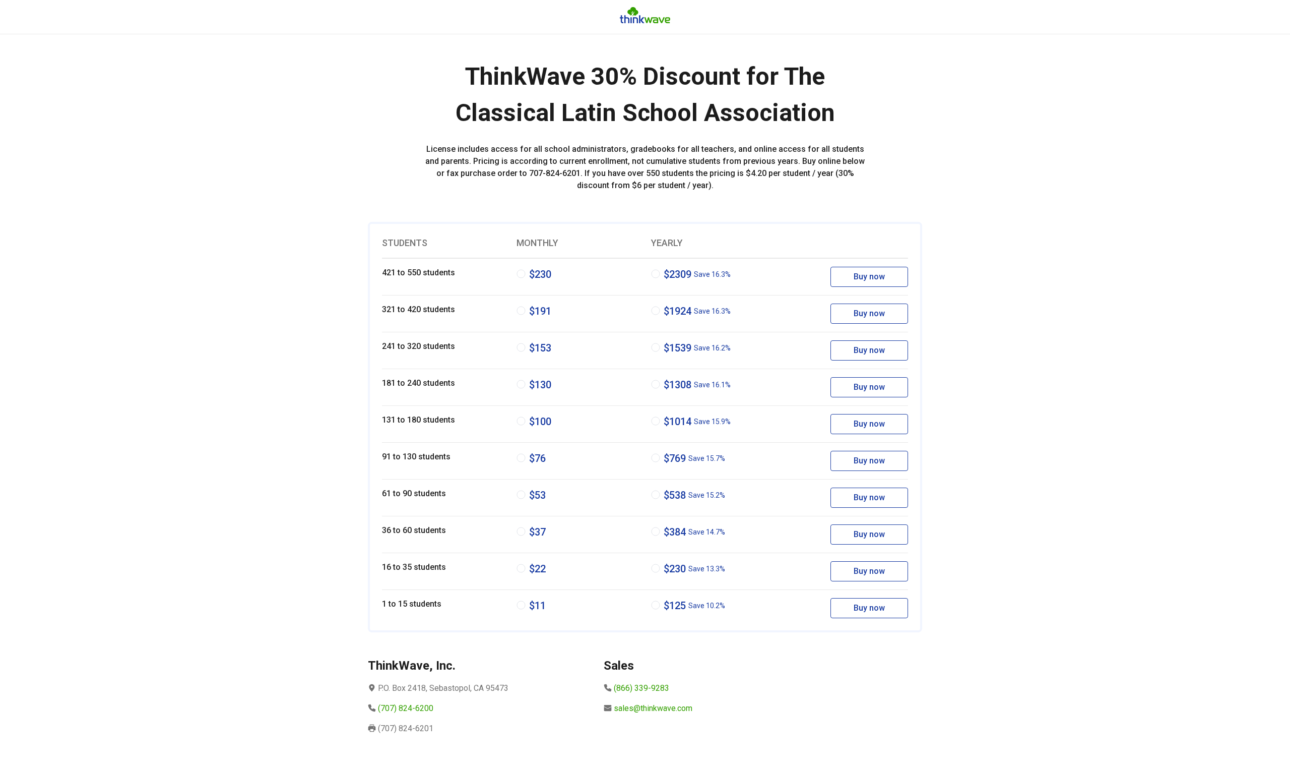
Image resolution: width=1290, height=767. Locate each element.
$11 (537, 606)
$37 (537, 532)
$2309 (697, 274)
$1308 (697, 385)
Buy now (869, 276)
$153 (540, 348)
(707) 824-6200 (405, 708)
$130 (540, 385)
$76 (537, 458)
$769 (694, 458)
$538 (694, 495)
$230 (540, 274)
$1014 (697, 422)
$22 (537, 569)
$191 (540, 311)
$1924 (697, 311)
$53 (537, 495)
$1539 (697, 348)
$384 (694, 532)
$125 (694, 606)
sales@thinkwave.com (653, 708)
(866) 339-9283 (641, 688)
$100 (540, 422)
